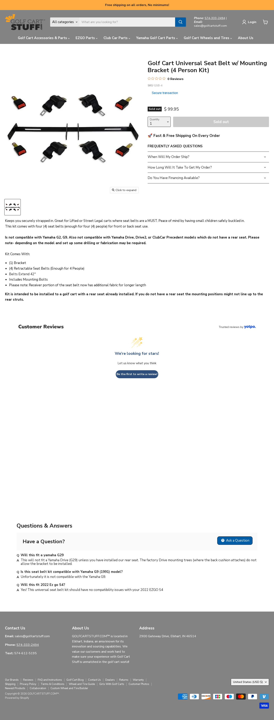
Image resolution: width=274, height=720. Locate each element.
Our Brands (12, 680)
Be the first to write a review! (137, 374)
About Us (245, 38)
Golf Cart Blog (75, 680)
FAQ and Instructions (50, 680)
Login (252, 22)
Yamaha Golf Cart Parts (156, 38)
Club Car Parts (116, 38)
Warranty (138, 680)
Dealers (110, 680)
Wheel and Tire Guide (82, 684)
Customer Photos (139, 684)
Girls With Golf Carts (111, 684)
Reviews (28, 680)
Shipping (10, 684)
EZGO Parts (86, 38)
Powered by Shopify (17, 698)
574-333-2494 (215, 18)
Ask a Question (237, 540)
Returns (123, 680)
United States (248, 682)
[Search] (180, 22)
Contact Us (94, 680)
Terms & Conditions (52, 684)
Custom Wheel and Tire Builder (69, 688)
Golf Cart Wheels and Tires (207, 38)
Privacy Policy (28, 684)
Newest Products (15, 688)
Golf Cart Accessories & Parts (43, 38)
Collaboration (38, 688)
